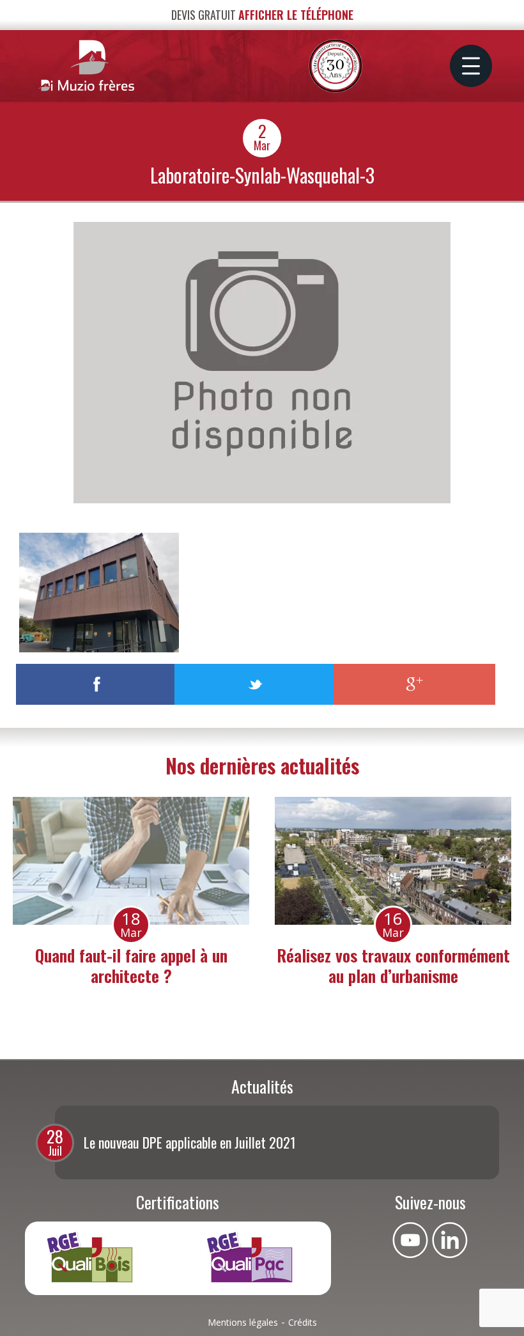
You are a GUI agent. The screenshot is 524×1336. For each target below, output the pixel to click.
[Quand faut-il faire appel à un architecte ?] (131, 861)
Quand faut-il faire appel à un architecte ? (131, 965)
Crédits (302, 1322)
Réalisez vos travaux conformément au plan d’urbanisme (393, 965)
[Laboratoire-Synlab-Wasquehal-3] (262, 499)
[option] (131, 894)
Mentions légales (243, 1322)
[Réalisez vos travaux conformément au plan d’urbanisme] (393, 861)
